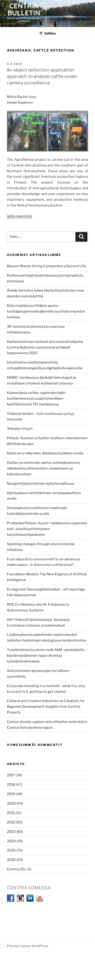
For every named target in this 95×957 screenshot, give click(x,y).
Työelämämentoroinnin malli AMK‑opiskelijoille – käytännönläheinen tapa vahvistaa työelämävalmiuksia (47, 655)
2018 (11, 784)
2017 (11, 775)
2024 (11, 841)
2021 (11, 813)
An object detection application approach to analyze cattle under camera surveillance (41, 76)
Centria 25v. (17, 869)
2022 (11, 822)
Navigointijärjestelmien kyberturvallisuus (40, 483)
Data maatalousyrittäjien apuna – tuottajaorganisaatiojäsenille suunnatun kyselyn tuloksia (46, 311)
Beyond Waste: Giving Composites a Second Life (46, 266)
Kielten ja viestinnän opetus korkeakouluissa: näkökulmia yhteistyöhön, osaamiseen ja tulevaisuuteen (43, 468)
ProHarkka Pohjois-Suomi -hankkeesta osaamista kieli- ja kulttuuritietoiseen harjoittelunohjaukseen (47, 529)
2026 (11, 860)
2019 (11, 794)
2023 (11, 832)
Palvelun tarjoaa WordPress (27, 946)
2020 (11, 803)
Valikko (50, 33)
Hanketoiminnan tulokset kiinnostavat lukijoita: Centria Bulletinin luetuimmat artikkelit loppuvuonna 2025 (45, 347)
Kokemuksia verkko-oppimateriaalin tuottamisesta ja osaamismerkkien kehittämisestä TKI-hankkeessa (36, 398)
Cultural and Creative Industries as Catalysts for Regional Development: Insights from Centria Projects (46, 706)
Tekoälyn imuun (20, 429)
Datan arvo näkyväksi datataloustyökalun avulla (45, 453)
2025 (11, 850)
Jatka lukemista (19, 216)
